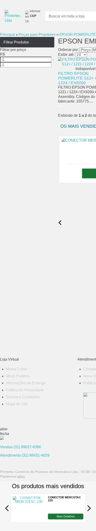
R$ (2, 54)
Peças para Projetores (37, 35)
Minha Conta (16, 369)
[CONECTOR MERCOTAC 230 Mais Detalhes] (29, 518)
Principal (7, 35)
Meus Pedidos (18, 376)
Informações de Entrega (25, 383)
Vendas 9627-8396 (20, 447)
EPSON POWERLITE (77, 35)
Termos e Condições (23, 397)
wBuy (21, 476)
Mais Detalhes (66, 516)
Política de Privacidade (25, 390)
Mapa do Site (17, 404)
